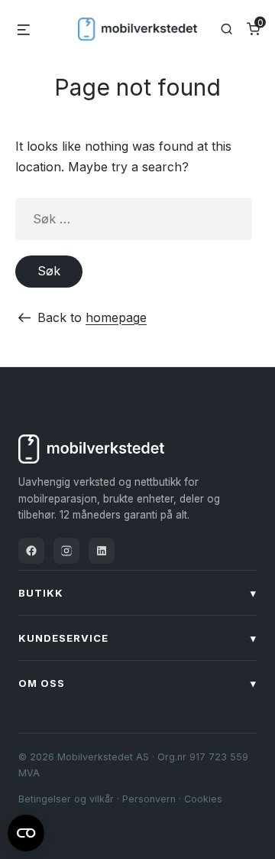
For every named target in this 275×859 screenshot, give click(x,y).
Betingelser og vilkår (66, 799)
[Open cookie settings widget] (26, 831)
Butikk (137, 593)
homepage (116, 317)
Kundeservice (137, 638)
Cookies (203, 799)
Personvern (149, 799)
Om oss (137, 683)
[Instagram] (66, 551)
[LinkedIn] (102, 551)
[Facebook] (31, 551)
